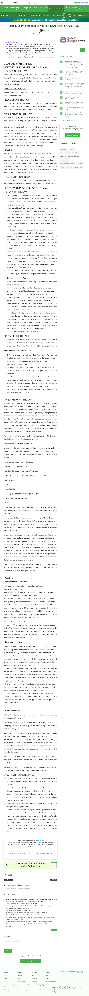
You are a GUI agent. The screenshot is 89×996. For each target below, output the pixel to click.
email (77, 131)
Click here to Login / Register (30, 961)
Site (32, 3)
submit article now (72, 135)
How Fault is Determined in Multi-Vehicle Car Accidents (22, 903)
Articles (12, 8)
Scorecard (34, 972)
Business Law (63, 149)
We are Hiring (11, 985)
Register (84, 2)
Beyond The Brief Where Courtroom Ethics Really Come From (23, 915)
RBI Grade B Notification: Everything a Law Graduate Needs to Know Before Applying (30, 921)
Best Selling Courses (20, 15)
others (10, 874)
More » (54, 930)
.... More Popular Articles (67, 120)
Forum (5, 975)
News (42, 8)
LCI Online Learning (51, 981)
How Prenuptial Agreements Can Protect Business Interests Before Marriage (28, 906)
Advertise (18, 985)
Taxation (62, 167)
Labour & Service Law (73, 156)
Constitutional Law (65, 152)
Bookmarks (35, 981)
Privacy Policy (40, 985)
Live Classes (7, 15)
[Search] (82, 50)
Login (77, 2)
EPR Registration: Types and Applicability (18, 910)
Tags (47, 975)
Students (69, 167)
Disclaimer (33, 985)
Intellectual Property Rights (67, 163)
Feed (19, 978)
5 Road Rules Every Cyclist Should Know (17, 908)
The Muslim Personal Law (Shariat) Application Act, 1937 (44, 26)
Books (68, 8)
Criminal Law (75, 152)
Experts (35, 8)
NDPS (49, 15)
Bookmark (60, 33)
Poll (33, 975)
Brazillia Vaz (46, 30)
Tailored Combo (36, 15)
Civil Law (72, 149)
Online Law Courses (57, 9)
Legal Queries (19, 9)
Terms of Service (26, 985)
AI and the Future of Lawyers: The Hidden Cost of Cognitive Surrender (26, 912)
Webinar (74, 8)
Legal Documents (64, 160)
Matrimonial (56, 15)
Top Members (21, 981)
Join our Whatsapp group (44, 853)
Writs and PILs (63, 15)
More (81, 9)
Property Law (80, 163)
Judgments (27, 8)
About (5, 985)
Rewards (48, 972)
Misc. (81, 167)
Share (51, 33)
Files (46, 8)
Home (6, 8)
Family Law (63, 156)
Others (13, 888)
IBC (45, 15)
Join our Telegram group (18, 853)
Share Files (34, 978)
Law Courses (38, 3)
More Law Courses (80, 15)
